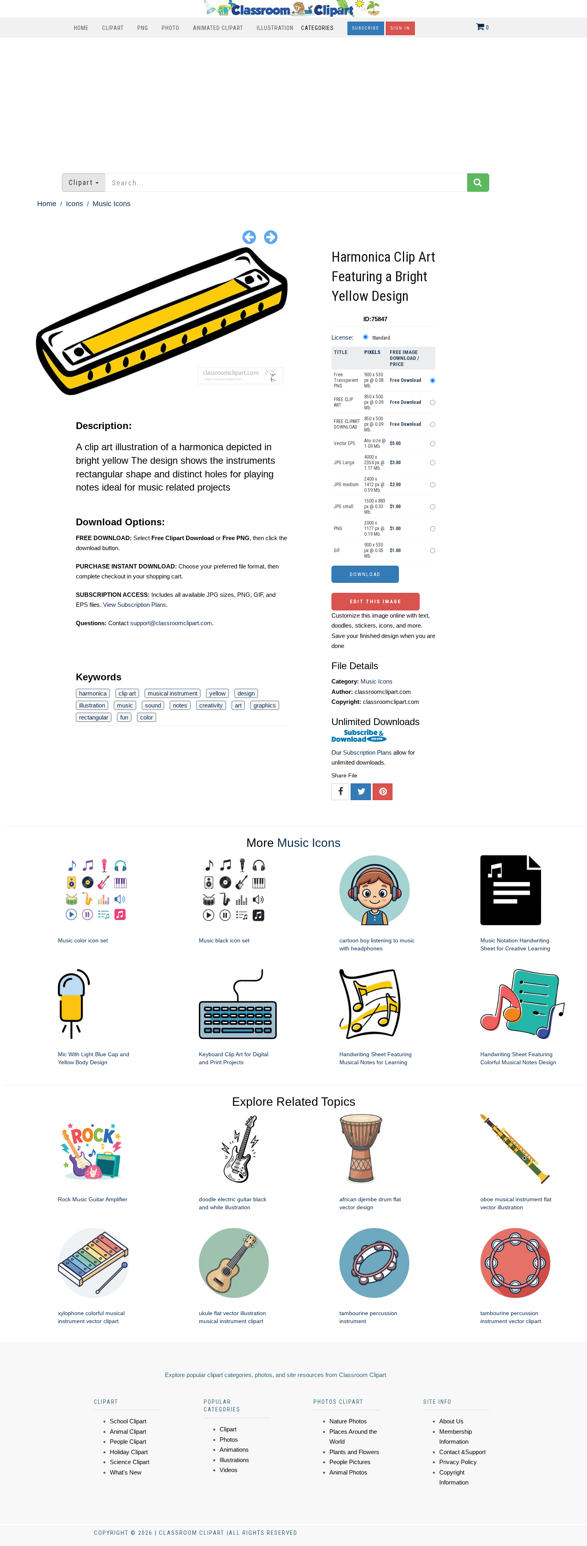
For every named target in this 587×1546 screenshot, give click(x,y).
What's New (125, 1472)
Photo (170, 28)
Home (81, 28)
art (238, 705)
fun (124, 717)
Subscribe (365, 28)
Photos (229, 1439)
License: (342, 337)
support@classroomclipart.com (171, 623)
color (146, 717)
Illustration (275, 28)
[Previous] (249, 236)
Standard (381, 338)
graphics (265, 705)
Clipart (113, 28)
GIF (337, 550)
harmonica (93, 693)
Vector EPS (344, 443)
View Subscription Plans (134, 604)
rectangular (93, 717)
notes (180, 705)
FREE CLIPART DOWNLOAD (347, 424)
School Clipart (128, 1421)
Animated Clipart (218, 28)
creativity (211, 705)
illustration (92, 705)
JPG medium (346, 484)
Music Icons (112, 204)
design (246, 693)
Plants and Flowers (354, 1452)
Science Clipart (129, 1462)
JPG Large (344, 462)
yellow (217, 693)
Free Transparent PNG (346, 380)
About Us (451, 1421)
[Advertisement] (293, 101)
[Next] (271, 236)
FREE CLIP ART (343, 402)
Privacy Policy (458, 1462)
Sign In (400, 28)
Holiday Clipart (129, 1452)
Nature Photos (348, 1421)
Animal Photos (348, 1472)
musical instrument (172, 693)
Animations (234, 1449)
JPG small (343, 506)
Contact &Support (462, 1452)
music (125, 705)
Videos (229, 1470)
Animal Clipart (128, 1431)
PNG (142, 28)
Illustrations (234, 1460)
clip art (127, 693)
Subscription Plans (367, 752)
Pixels (372, 352)
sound (153, 705)
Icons (74, 204)
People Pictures (350, 1462)
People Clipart (128, 1441)
